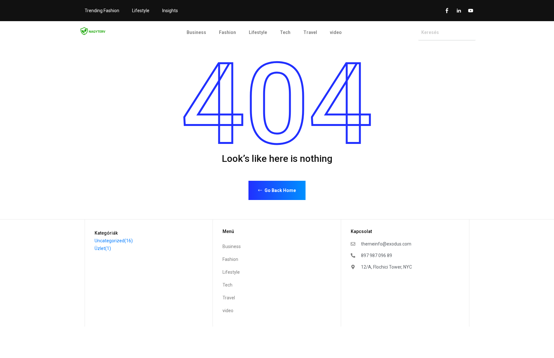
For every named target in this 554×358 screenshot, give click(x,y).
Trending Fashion (102, 10)
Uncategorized (114, 240)
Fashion (227, 32)
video (336, 32)
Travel (310, 32)
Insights (170, 10)
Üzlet (103, 248)
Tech (285, 32)
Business (196, 32)
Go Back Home (280, 190)
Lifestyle (140, 10)
